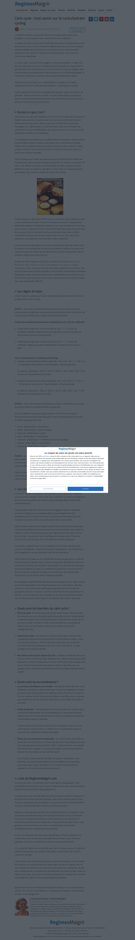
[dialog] (67, 470)
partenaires (46, 456)
